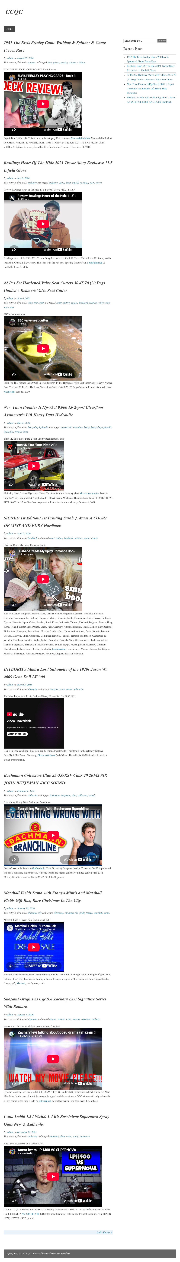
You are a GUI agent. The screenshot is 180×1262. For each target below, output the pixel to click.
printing (79, 538)
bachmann (55, 795)
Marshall (21, 983)
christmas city (34, 912)
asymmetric (66, 427)
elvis (49, 62)
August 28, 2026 (25, 58)
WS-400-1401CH (30, 1213)
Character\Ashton (46, 755)
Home (9, 28)
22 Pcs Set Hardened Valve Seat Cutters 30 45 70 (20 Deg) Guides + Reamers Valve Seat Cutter (151, 77)
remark (61, 1019)
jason (62, 689)
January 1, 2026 (25, 1014)
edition (59, 538)
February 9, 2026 (25, 790)
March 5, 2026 (24, 684)
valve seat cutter (36, 302)
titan (25, 431)
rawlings (84, 182)
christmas (58, 912)
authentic (32, 1136)
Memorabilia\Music (80, 138)
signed (94, 538)
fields (82, 912)
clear (62, 1136)
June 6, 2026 (23, 298)
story (92, 182)
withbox (81, 62)
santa (106, 912)
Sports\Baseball (94, 262)
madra (69, 689)
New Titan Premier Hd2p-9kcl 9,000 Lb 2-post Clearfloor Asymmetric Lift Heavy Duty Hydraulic (150, 88)
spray (75, 1136)
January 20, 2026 (26, 908)
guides (74, 302)
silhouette (32, 689)
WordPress (50, 1253)
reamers (93, 302)
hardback (32, 538)
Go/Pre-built (38, 868)
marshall (98, 912)
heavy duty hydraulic (38, 427)
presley (64, 62)
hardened (83, 302)
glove (61, 182)
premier (18, 431)
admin (10, 58)
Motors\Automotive (89, 493)
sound (92, 795)
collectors (32, 795)
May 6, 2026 (23, 422)
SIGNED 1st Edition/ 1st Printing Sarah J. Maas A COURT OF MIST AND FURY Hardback (151, 99)
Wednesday (9, 391)
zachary (95, 1019)
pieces (56, 62)
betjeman (65, 795)
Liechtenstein (58, 649)
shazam (76, 1019)
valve (101, 302)
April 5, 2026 (24, 533)
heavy (87, 427)
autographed (45, 1100)
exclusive (32, 182)
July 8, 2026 (23, 178)
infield (75, 182)
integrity (54, 689)
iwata (69, 1136)
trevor (98, 182)
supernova (85, 1136)
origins (52, 1019)
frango (89, 912)
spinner (31, 62)
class (74, 795)
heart (68, 182)
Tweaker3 (65, 1253)
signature (32, 1019)
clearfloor (78, 427)
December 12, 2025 (27, 1132)
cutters (66, 302)
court (51, 538)
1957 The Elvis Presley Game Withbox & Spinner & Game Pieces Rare (148, 59)
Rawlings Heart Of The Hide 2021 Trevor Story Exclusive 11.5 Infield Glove (151, 68)
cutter (59, 302)
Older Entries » (104, 1232)
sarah (86, 538)
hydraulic (8, 431)
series (68, 1019)
